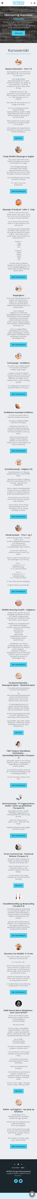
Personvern (18, 1175)
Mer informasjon (18, 191)
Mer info (18, 138)
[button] (2, 3)
